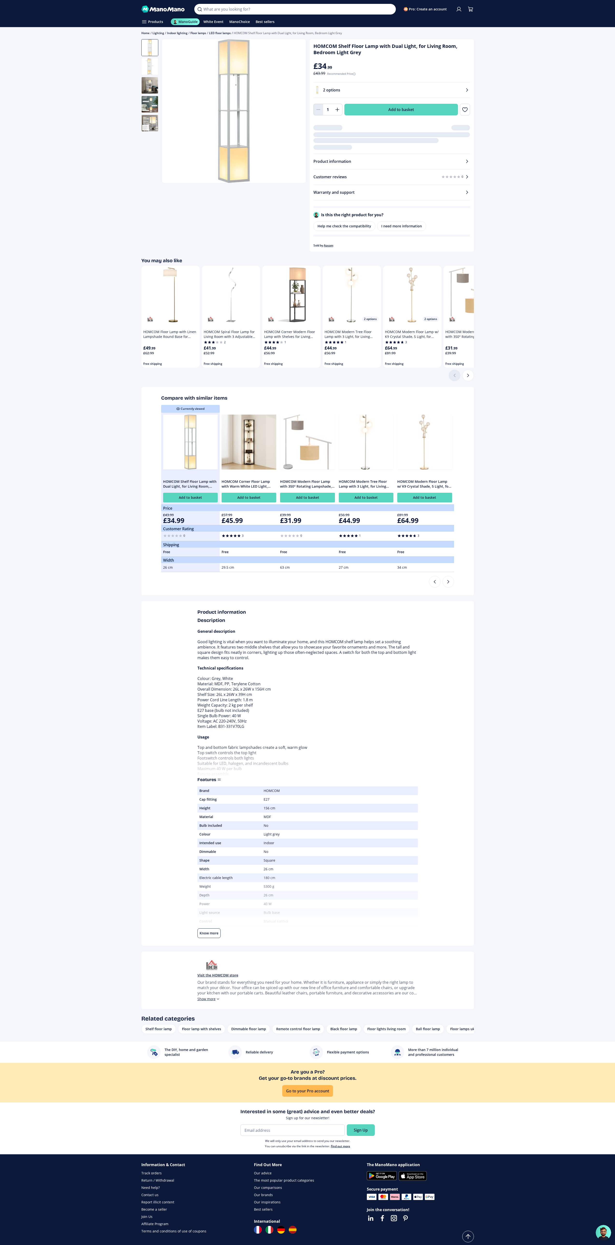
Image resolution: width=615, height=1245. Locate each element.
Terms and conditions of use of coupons (173, 1231)
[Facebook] (382, 1218)
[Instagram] (394, 1218)
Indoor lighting (177, 33)
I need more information (401, 226)
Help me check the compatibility (344, 226)
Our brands (263, 1195)
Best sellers (263, 1209)
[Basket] (470, 9)
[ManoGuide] (603, 1232)
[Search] (199, 9)
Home (145, 33)
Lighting (158, 33)
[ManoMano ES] (293, 1230)
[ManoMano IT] (269, 1230)
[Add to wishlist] (465, 109)
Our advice (263, 1173)
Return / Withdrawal (157, 1180)
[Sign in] (459, 9)
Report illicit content (157, 1202)
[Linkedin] (371, 1218)
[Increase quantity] (337, 109)
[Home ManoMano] (164, 9)
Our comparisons (268, 1187)
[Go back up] (468, 1236)
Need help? (150, 1187)
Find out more (340, 1146)
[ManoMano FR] (258, 1230)
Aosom (328, 245)
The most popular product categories (284, 1180)
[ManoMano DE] (281, 1230)
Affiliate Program (154, 1224)
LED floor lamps (220, 33)
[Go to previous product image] (172, 112)
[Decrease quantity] (318, 109)
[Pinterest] (405, 1218)
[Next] (468, 375)
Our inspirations (267, 1202)
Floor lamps (198, 33)
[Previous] (435, 582)
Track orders (151, 1173)
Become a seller (154, 1209)
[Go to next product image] (296, 112)
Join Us (146, 1216)
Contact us (150, 1195)
